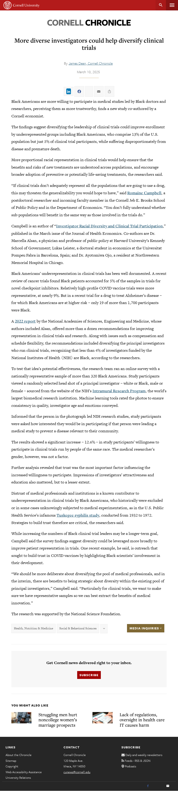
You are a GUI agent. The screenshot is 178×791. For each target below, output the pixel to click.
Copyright (12, 766)
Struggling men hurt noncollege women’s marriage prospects (57, 720)
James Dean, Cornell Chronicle (91, 63)
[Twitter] (157, 786)
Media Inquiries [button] (145, 628)
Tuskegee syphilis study (78, 515)
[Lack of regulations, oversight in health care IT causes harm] (102, 717)
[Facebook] (148, 786)
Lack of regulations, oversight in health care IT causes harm (142, 720)
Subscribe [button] (89, 675)
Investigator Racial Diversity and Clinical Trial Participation (109, 226)
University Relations (18, 777)
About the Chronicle (19, 755)
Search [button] (161, 5)
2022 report (25, 321)
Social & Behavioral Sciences (78, 628)
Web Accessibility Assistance (24, 772)
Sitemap (11, 760)
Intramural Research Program (119, 390)
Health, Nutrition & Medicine (33, 628)
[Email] (167, 786)
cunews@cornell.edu (77, 772)
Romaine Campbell (144, 192)
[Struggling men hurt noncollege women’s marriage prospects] (21, 717)
